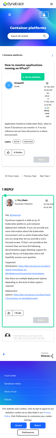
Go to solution (32, 77)
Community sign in (44, 15)
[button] (19, 425)
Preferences (28, 432)
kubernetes (28, 141)
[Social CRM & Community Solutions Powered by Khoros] (47, 355)
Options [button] (52, 55)
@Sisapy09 (15, 215)
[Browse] (10, 14)
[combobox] (28, 36)
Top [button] (3, 354)
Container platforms (13, 55)
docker (16, 141)
